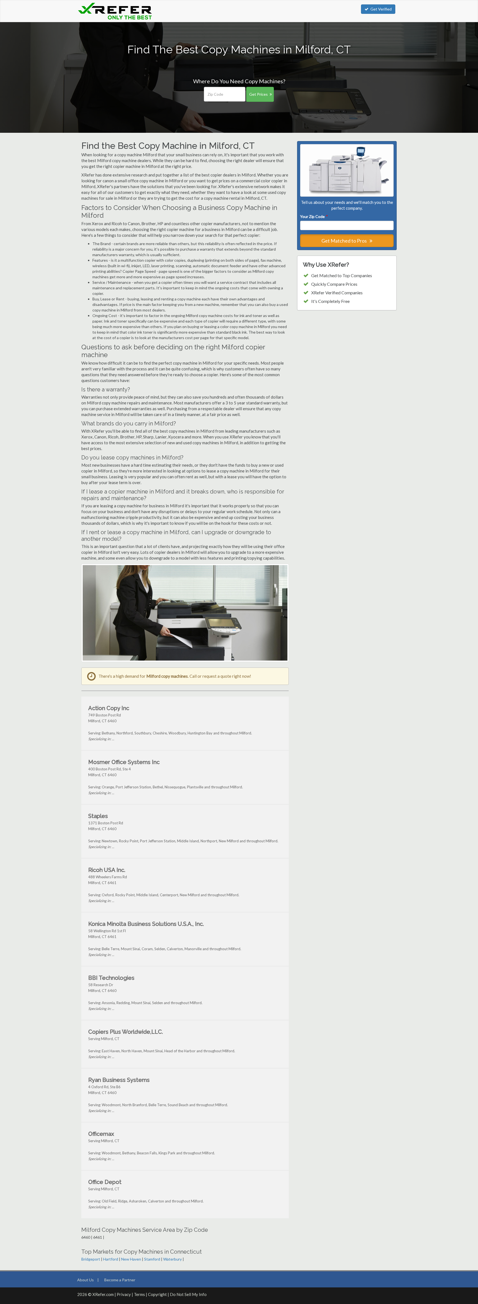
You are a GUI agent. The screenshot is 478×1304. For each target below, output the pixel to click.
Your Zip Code (313, 216)
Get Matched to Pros (344, 241)
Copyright (157, 1294)
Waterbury (172, 1259)
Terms (139, 1294)
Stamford (152, 1259)
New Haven (131, 1259)
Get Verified (381, 9)
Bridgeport (90, 1259)
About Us (85, 1279)
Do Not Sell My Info (188, 1294)
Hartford (110, 1259)
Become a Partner (119, 1279)
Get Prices (258, 94)
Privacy (124, 1294)
